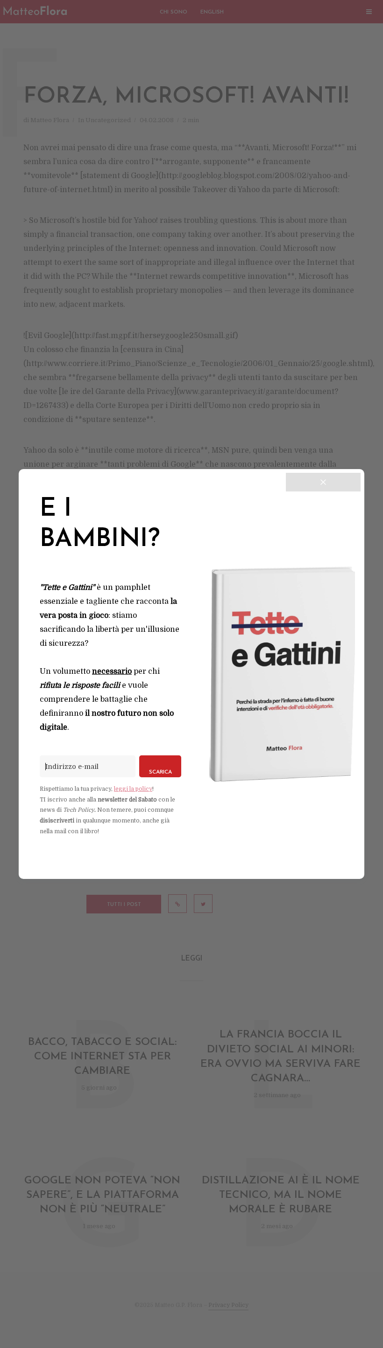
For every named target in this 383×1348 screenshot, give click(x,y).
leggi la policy (133, 789)
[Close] (323, 482)
